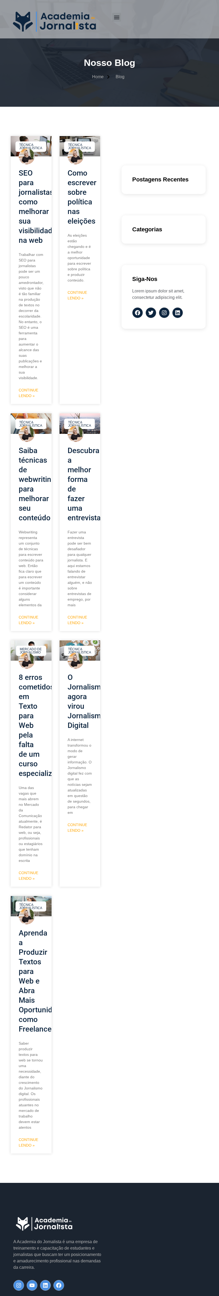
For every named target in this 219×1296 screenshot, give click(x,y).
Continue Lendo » (28, 393)
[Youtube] (32, 1285)
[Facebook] (58, 1285)
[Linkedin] (45, 1285)
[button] (116, 17)
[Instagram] (18, 1285)
